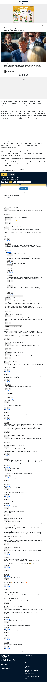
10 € (3, 181)
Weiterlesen (23, 188)
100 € (18, 181)
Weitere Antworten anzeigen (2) (15, 295)
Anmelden (27, 666)
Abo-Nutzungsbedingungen (31, 671)
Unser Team (3, 663)
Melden (7, 208)
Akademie (3, 666)
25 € (10, 181)
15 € (7, 181)
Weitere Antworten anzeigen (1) (13, 326)
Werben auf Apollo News (6, 670)
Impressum (27, 674)
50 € (14, 181)
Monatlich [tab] (11, 174)
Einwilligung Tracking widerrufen (32, 676)
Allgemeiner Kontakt (5, 668)
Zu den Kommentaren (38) (7, 170)
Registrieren (27, 667)
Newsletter (27, 663)
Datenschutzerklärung (29, 673)
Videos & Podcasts (29, 662)
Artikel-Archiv (28, 660)
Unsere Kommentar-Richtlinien (31, 670)
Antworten (7, 216)
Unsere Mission (4, 664)
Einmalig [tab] (5, 174)
